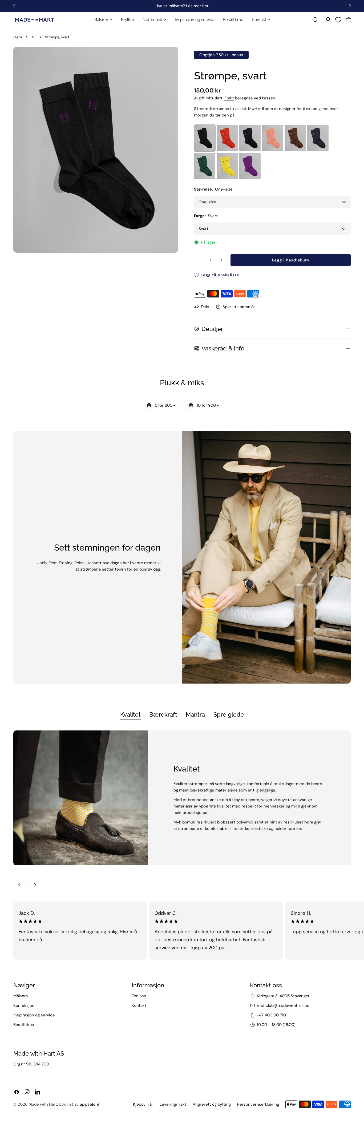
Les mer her (197, 6)
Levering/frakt (173, 1104)
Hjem (17, 37)
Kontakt (139, 1005)
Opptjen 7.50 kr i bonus (221, 55)
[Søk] (315, 19)
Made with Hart (43, 1104)
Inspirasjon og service (34, 1015)
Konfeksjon (23, 1005)
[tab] (130, 715)
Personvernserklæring (258, 1104)
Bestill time (23, 1024)
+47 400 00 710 (271, 1015)
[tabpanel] (182, 797)
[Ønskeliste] (338, 20)
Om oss (139, 996)
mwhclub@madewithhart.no (283, 1005)
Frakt (229, 98)
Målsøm (20, 996)
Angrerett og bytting (212, 1104)
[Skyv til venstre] (19, 885)
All (33, 37)
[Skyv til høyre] (35, 885)
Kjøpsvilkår (143, 1104)
